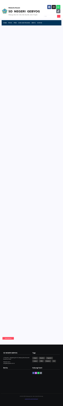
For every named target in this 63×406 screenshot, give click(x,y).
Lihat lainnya (8, 338)
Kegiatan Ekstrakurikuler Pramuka (21, 281)
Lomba (7, 319)
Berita (36, 78)
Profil (35, 61)
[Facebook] (49, 7)
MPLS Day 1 (9, 196)
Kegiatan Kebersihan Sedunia (18, 151)
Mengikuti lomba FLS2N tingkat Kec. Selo (24, 322)
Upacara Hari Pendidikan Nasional (21, 260)
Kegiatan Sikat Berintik (15, 218)
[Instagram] (54, 7)
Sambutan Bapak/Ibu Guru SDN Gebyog (23, 239)
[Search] (58, 16)
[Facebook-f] (33, 373)
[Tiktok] (58, 11)
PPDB (6, 44)
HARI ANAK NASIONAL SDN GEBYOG (21, 175)
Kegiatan (7, 148)
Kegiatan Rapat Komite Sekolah (20, 301)
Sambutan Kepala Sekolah (16, 78)
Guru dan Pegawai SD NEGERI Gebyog (14, 60)
